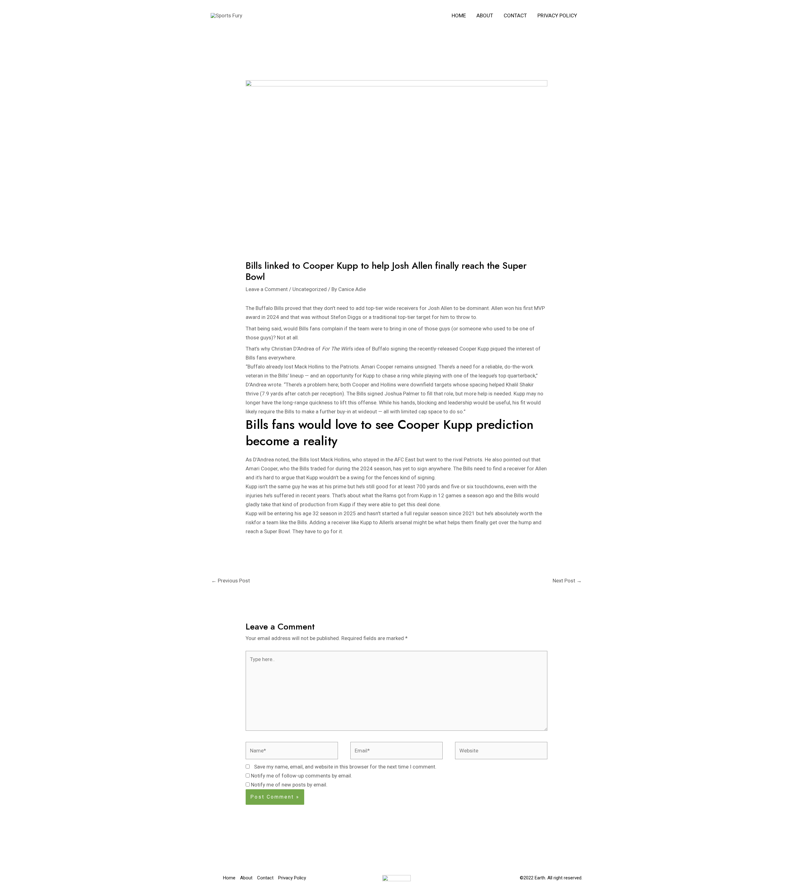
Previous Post (230, 580)
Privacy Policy (557, 15)
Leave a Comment (267, 289)
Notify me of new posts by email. (289, 785)
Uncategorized (309, 289)
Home (459, 15)
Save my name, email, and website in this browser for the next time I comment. (345, 767)
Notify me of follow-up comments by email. (301, 776)
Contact (515, 15)
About (484, 15)
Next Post (567, 580)
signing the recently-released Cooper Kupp (440, 349)
